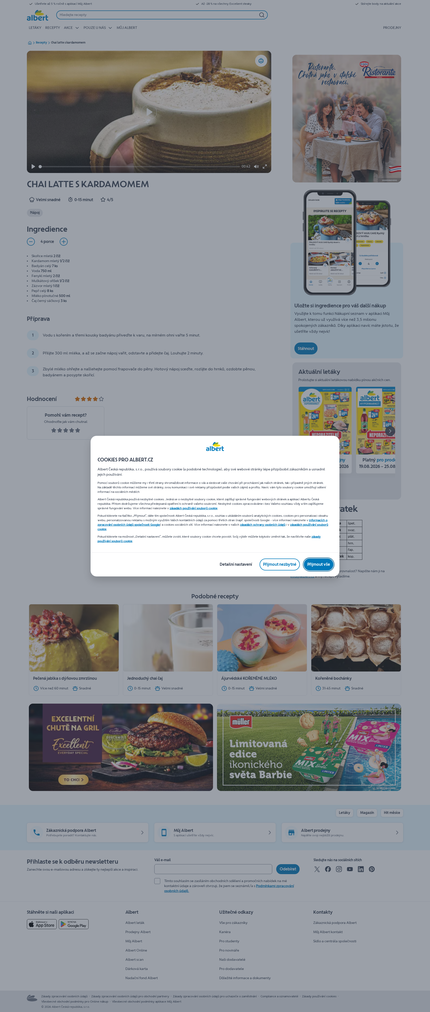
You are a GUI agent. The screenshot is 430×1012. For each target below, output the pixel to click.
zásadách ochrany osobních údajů (262, 524)
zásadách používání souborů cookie (193, 508)
